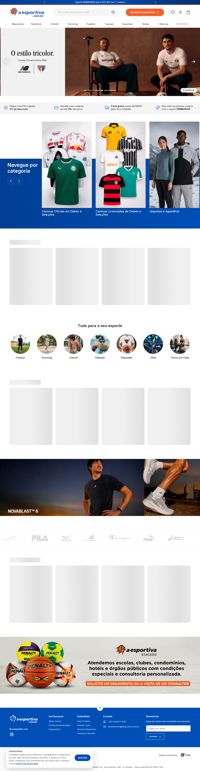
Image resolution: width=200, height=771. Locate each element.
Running (73, 24)
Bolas (145, 24)
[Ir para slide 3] (94, 90)
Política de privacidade (59, 725)
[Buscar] (113, 12)
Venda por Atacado (86, 733)
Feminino (36, 24)
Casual (109, 24)
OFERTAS (182, 24)
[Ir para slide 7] (110, 90)
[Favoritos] (173, 12)
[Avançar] (19, 181)
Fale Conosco (83, 721)
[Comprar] (100, 61)
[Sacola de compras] (188, 12)
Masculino (18, 24)
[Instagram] (11, 734)
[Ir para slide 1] (86, 90)
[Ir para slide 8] (114, 90)
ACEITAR (82, 757)
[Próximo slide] (193, 61)
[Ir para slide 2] (90, 90)
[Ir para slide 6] (106, 90)
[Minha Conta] (180, 12)
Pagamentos (55, 729)
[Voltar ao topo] (100, 708)
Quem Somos (55, 721)
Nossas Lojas (83, 725)
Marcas (163, 24)
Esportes (127, 24)
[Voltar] (11, 181)
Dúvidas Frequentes (86, 729)
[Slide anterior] (6, 61)
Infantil (54, 24)
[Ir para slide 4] (98, 90)
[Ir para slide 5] (102, 90)
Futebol (90, 24)
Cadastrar (153, 736)
